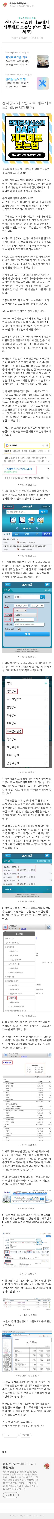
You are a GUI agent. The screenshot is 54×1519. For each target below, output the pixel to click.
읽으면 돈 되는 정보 (27, 18)
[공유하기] (11, 1435)
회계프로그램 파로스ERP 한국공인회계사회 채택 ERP (17, 57)
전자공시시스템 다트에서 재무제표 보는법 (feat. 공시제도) (27, 27)
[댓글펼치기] (7, 1452)
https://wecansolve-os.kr (15, 75)
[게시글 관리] (15, 1435)
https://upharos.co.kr (14, 53)
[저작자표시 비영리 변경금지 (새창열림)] (36, 1435)
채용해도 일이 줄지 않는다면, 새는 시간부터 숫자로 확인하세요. (17, 85)
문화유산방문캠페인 (18, 3)
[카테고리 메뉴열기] (49, 4)
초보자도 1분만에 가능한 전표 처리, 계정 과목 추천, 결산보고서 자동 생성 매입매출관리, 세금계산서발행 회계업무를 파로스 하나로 (17, 63)
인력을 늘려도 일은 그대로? (16, 79)
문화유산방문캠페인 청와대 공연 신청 (19, 1465)
